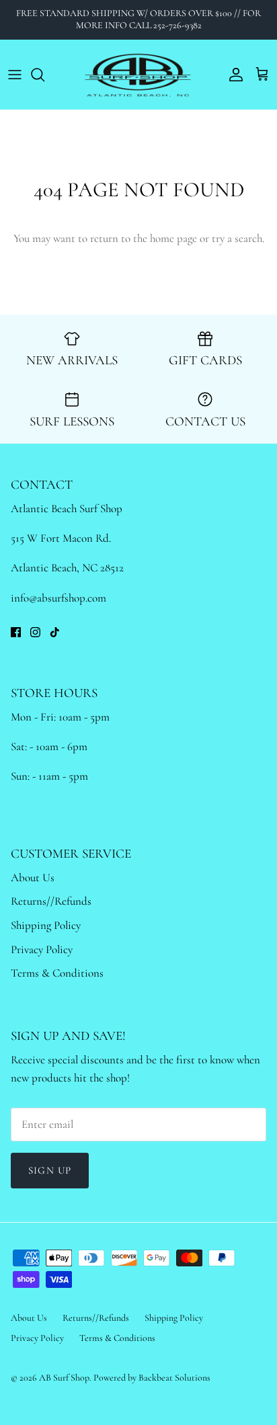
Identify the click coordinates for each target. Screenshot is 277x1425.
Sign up (49, 1170)
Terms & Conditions (57, 973)
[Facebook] (16, 632)
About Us (32, 877)
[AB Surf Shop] (139, 74)
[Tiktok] (55, 632)
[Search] (44, 74)
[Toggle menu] (15, 74)
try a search (237, 238)
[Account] (232, 74)
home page (173, 238)
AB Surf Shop (64, 1377)
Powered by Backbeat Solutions (151, 1377)
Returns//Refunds (51, 901)
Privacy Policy (42, 949)
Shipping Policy (46, 925)
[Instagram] (35, 632)
